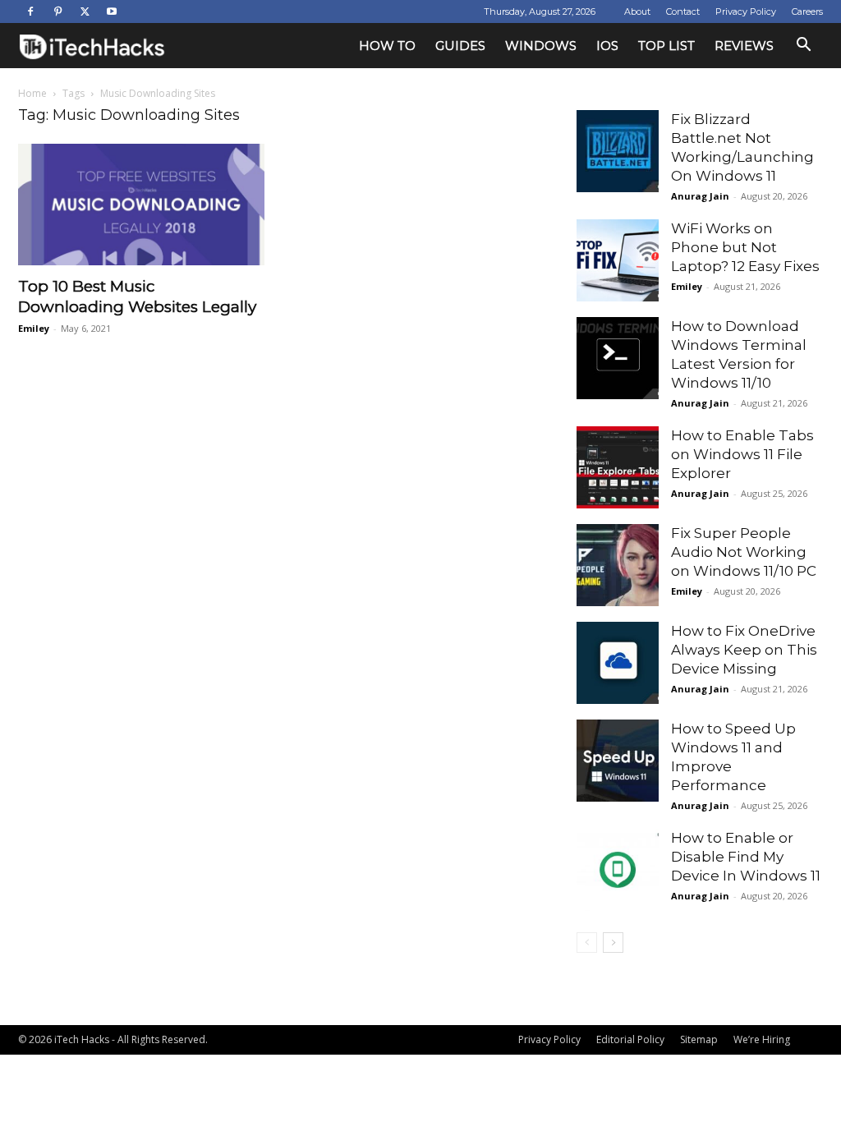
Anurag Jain (700, 196)
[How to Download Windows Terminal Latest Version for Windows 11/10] (618, 358)
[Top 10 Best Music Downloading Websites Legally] (141, 204)
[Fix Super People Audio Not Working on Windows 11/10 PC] (618, 565)
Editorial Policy (630, 1039)
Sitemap (699, 1039)
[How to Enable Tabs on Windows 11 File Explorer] (618, 467)
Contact (683, 11)
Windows (541, 45)
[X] (84, 11)
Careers (807, 11)
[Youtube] (111, 11)
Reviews (744, 45)
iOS (607, 45)
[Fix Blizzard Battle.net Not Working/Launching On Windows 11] (618, 151)
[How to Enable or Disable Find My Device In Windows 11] (618, 870)
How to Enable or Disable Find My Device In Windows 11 (745, 857)
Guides (460, 45)
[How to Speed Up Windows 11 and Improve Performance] (618, 761)
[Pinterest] (57, 11)
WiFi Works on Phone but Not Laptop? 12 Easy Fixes (745, 247)
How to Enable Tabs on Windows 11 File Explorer (742, 454)
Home (32, 93)
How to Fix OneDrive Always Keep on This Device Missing (744, 650)
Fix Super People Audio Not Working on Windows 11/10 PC (743, 552)
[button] (803, 46)
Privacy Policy (745, 11)
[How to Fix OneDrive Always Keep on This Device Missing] (618, 663)
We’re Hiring (761, 1039)
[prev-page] (587, 942)
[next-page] (613, 942)
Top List (666, 45)
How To (387, 45)
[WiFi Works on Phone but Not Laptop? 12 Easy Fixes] (618, 260)
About (637, 11)
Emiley (33, 328)
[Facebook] (30, 11)
